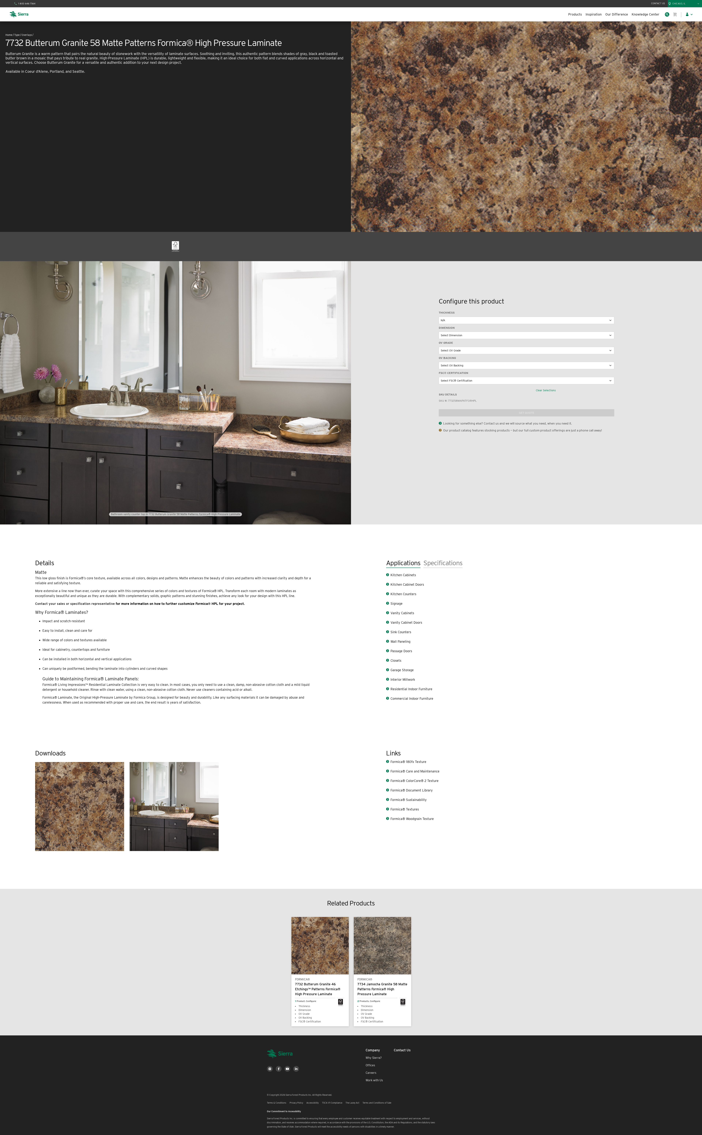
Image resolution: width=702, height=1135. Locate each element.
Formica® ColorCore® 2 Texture (414, 781)
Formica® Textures (404, 809)
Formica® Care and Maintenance (414, 771)
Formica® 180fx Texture (408, 762)
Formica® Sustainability (408, 800)
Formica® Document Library (411, 790)
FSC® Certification (453, 373)
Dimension (447, 327)
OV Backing (447, 358)
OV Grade (446, 342)
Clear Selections (546, 390)
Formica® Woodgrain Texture (412, 819)
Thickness (447, 312)
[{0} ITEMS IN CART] (675, 14)
